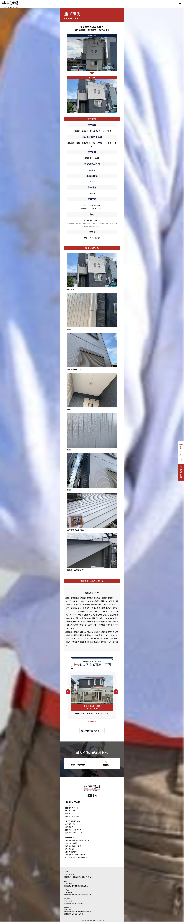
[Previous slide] (68, 691)
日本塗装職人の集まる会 (74, 855)
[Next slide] (116, 691)
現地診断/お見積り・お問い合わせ (77, 840)
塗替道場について (71, 808)
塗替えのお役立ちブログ (74, 833)
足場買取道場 (70, 852)
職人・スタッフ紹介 (72, 816)
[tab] (88, 721)
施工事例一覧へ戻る (90, 730)
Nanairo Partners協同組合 (75, 857)
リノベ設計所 (70, 843)
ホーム (67, 805)
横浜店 (66, 907)
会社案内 (68, 813)
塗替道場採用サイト (72, 846)
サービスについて (71, 811)
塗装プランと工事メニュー (74, 830)
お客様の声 (69, 827)
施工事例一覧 (70, 824)
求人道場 (68, 849)
